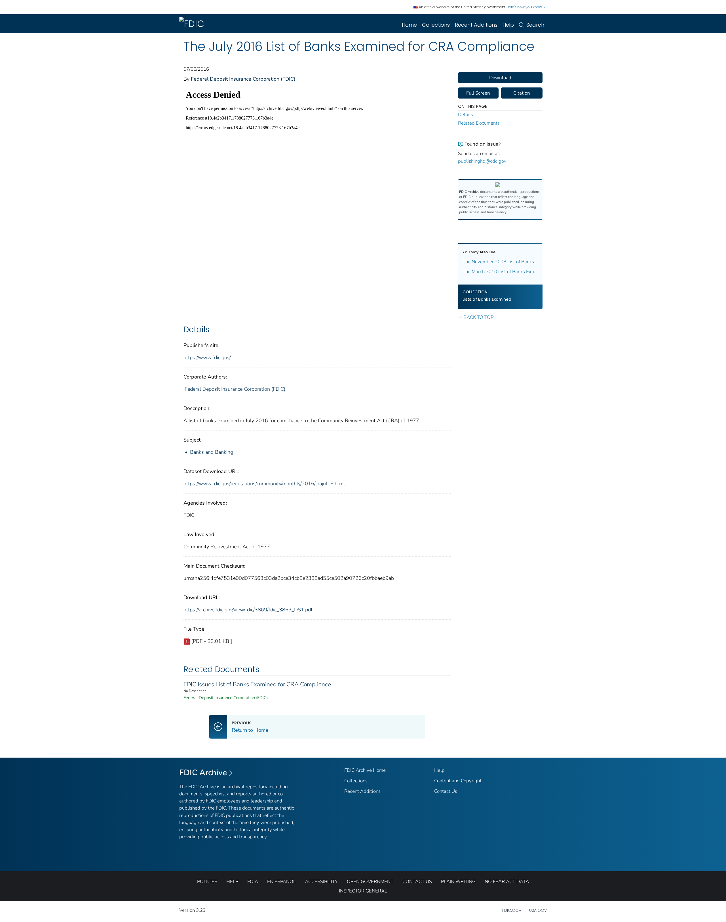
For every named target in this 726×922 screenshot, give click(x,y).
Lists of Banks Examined (487, 299)
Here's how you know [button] (525, 7)
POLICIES (207, 881)
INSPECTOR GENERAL (363, 891)
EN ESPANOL (281, 881)
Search (535, 24)
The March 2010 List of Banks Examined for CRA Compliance (500, 271)
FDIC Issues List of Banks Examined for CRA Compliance (257, 684)
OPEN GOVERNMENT (370, 881)
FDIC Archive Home (365, 770)
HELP (232, 881)
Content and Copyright (458, 780)
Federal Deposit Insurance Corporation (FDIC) (243, 79)
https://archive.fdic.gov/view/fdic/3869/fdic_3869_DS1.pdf (248, 609)
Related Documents (479, 123)
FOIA (252, 881)
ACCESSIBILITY (321, 881)
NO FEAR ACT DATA (507, 881)
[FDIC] (192, 23)
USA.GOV (538, 910)
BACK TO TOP (478, 317)
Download (500, 77)
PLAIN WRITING (458, 881)
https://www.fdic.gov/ (207, 357)
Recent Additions (476, 24)
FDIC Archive (203, 772)
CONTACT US (417, 881)
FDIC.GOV (511, 910)
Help (508, 24)
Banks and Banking (211, 452)
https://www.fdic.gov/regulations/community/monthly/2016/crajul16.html (264, 483)
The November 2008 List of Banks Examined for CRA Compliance (500, 261)
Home (409, 24)
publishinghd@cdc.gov (482, 161)
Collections (436, 24)
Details (465, 114)
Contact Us (445, 791)
